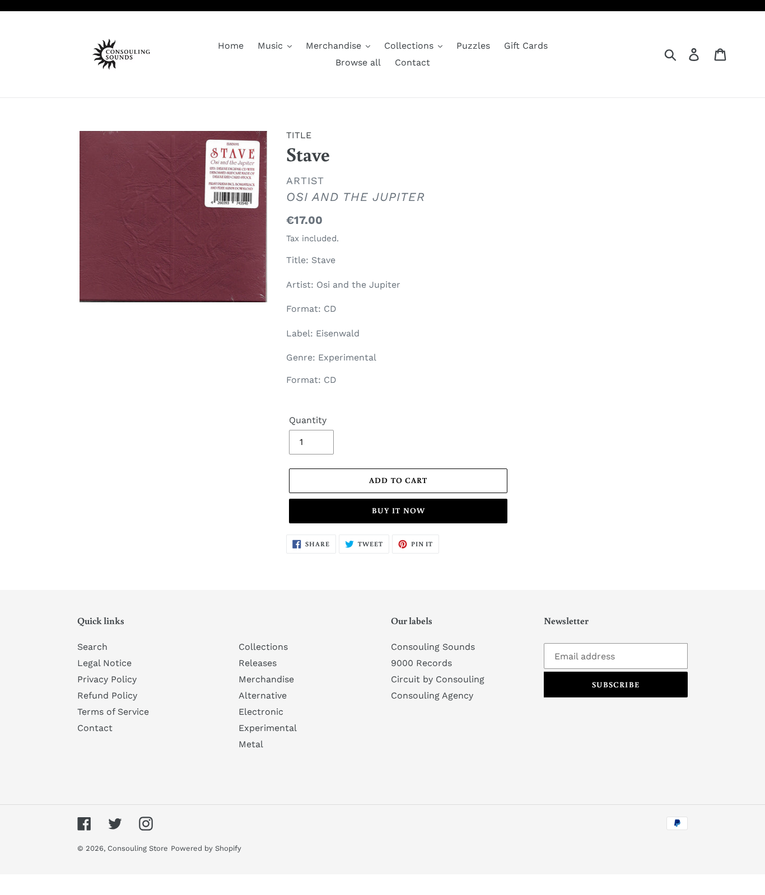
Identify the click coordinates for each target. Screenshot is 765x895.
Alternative (263, 695)
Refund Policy (107, 695)
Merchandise (266, 679)
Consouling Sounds (433, 646)
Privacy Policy (107, 679)
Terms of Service (113, 711)
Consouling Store (138, 848)
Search (92, 646)
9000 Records (421, 663)
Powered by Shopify (206, 848)
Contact (95, 728)
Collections (263, 646)
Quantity (307, 420)
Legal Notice (104, 663)
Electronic (261, 711)
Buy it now (398, 510)
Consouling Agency (432, 695)
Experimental (268, 728)
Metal (251, 744)
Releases (258, 663)
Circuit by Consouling (437, 679)
